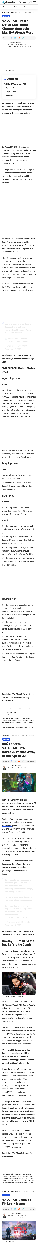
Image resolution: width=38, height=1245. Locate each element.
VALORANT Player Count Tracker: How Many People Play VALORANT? (18, 697)
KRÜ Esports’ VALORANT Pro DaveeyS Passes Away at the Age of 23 (18, 358)
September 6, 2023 (13, 349)
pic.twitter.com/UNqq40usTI (17, 341)
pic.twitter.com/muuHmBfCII (17, 917)
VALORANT (6, 16)
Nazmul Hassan (15, 42)
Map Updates (11, 92)
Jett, (16, 176)
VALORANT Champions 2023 (14, 1015)
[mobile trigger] (34, 2)
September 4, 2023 (13, 925)
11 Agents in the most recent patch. (17, 173)
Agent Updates (11, 88)
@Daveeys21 (17, 891)
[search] (19, 2)
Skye (29, 176)
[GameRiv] (9, 2)
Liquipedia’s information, (23, 951)
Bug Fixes (9, 95)
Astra (20, 176)
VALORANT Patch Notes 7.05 (15, 84)
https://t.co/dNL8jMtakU (17, 338)
